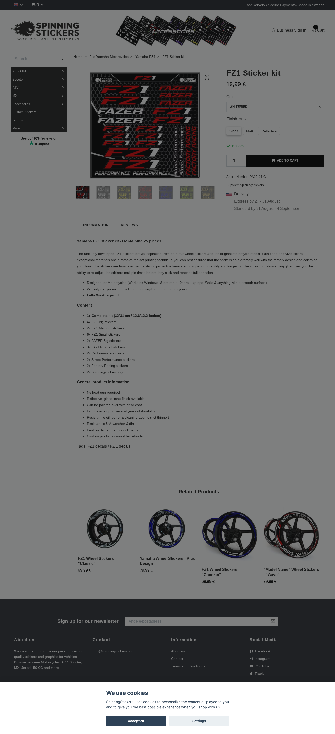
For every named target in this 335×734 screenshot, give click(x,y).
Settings (199, 721)
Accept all (136, 721)
